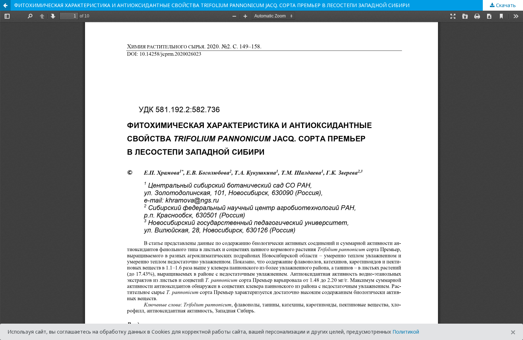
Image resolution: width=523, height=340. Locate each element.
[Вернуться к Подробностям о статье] (5, 5)
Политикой (405, 331)
